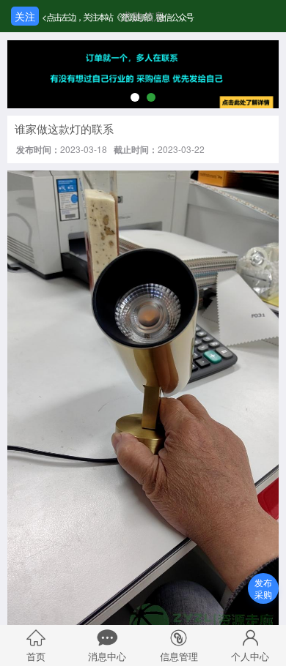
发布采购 (263, 588)
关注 (25, 16)
